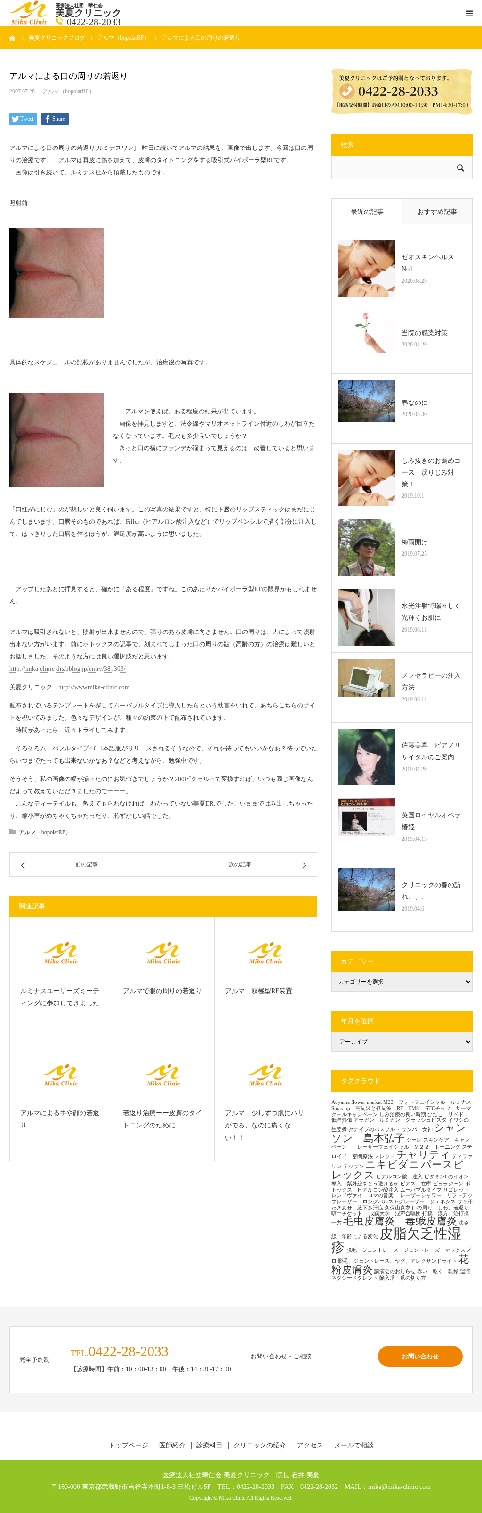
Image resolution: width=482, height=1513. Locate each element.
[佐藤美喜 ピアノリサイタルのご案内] (366, 757)
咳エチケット (349, 1213)
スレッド (384, 1156)
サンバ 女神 (417, 1129)
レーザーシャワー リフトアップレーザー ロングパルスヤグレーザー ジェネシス (402, 1198)
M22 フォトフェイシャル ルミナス (427, 1102)
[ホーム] (12, 37)
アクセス (310, 1445)
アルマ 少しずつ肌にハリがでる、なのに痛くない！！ (264, 1126)
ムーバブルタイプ (421, 1189)
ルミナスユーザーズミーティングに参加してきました (59, 997)
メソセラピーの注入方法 (431, 681)
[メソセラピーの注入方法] (366, 687)
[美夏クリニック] (30, 22)
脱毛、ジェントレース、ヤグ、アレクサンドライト (397, 1261)
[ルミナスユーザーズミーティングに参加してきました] (61, 953)
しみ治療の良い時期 (402, 1114)
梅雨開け (415, 542)
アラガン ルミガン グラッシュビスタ (400, 1120)
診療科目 (209, 1445)
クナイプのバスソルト (374, 1129)
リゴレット (456, 1189)
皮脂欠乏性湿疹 (396, 1240)
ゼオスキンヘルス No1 (431, 263)
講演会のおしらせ (395, 1271)
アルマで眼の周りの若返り (162, 991)
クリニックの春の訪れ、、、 (431, 890)
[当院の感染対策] (366, 338)
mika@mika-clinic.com (399, 1486)
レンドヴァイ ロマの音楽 (365, 1195)
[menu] (469, 13)
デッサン (353, 1166)
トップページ (128, 1445)
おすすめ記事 (437, 211)
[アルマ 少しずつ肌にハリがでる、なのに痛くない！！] (265, 1075)
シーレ (414, 1140)
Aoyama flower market (356, 1102)
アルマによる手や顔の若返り (59, 1119)
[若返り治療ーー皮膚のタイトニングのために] (163, 1075)
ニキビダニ (392, 1164)
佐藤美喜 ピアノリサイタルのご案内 (431, 751)
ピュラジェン (448, 1183)
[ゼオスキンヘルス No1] (366, 268)
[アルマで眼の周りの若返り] (163, 953)
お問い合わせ (420, 1356)
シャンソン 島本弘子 (398, 1133)
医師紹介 (172, 1445)
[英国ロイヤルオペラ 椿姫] (366, 826)
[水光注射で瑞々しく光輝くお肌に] (366, 617)
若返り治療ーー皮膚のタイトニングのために (162, 1119)
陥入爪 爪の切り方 (402, 1278)
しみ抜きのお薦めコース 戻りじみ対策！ (431, 472)
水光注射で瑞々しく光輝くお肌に (431, 611)
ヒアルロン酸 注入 (399, 1176)
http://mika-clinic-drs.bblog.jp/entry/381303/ (67, 668)
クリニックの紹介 (259, 1445)
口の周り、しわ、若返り (440, 1207)
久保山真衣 (397, 1207)
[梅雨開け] (366, 547)
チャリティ (423, 1154)
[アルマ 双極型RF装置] (265, 953)
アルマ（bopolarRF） (68, 91)
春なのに (415, 402)
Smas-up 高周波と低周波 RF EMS (377, 1108)
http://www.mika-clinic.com (93, 687)
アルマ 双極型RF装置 (258, 991)
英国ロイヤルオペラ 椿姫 (434, 821)
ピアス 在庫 (415, 1183)
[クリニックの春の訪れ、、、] (366, 896)
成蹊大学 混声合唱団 (395, 1213)
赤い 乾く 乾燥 (437, 1271)
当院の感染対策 (425, 333)
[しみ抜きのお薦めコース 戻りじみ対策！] (366, 478)
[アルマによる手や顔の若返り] (61, 1075)
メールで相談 (354, 1445)
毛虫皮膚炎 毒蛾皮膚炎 (400, 1221)
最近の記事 (367, 211)
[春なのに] (366, 408)
